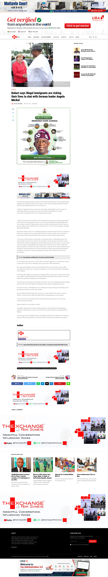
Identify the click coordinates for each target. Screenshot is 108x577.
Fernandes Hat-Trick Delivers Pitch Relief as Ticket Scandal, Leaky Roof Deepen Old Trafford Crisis (88, 68)
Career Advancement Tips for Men (86, 475)
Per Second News (18, 103)
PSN (47, 556)
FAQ (91, 556)
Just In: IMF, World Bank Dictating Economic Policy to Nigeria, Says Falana (88, 51)
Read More (14, 547)
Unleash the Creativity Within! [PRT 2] (64, 475)
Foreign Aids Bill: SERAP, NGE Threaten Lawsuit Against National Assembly (88, 75)
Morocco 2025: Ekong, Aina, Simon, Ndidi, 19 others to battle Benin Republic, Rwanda (42, 476)
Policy (95, 556)
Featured (13, 89)
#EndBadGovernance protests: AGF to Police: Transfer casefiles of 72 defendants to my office (20, 477)
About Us (80, 556)
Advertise (86, 556)
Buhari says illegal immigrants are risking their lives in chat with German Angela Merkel (37, 368)
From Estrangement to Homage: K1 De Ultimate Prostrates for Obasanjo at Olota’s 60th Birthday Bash (87, 60)
